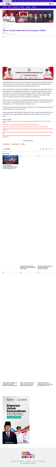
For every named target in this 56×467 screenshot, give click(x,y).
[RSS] (33, 457)
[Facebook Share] (41, 149)
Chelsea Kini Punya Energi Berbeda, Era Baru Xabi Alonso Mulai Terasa (21, 124)
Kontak (34, 461)
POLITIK (4, 28)
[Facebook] (23, 457)
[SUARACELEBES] (8, 4)
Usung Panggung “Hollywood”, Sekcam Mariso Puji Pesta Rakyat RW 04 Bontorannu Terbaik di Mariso (27, 122)
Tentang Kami (20, 461)
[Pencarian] (52, 4)
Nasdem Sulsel (15, 144)
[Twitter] (25, 457)
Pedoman (28, 461)
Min (6, 33)
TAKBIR (23, 144)
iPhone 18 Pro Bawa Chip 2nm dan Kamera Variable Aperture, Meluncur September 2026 (25, 126)
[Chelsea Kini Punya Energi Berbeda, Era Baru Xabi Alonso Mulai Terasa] (28, 210)
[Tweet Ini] (44, 149)
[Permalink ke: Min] (4, 33)
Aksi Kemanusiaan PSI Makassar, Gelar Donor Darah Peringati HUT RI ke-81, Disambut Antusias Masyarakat (27, 136)
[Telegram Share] (49, 149)
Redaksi (14, 461)
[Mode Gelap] (50, 4)
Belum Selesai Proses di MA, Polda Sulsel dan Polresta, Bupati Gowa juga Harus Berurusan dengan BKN (28, 132)
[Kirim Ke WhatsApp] (52, 149)
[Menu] (4, 4)
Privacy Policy (41, 461)
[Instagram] (28, 457)
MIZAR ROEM (6, 144)
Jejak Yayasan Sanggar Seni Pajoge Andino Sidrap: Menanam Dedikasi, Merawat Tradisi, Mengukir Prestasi (28, 129)
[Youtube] (31, 457)
